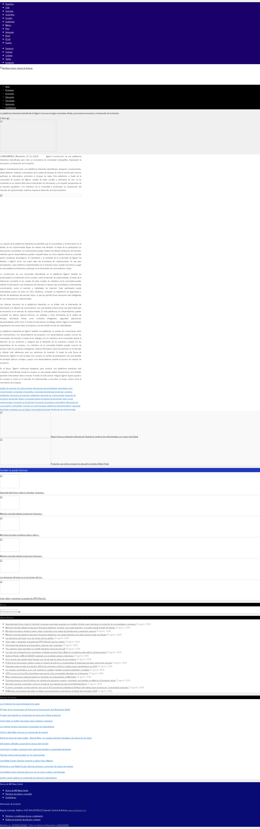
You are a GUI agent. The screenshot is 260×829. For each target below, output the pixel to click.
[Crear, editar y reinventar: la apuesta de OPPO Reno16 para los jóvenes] (10, 593)
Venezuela (9, 32)
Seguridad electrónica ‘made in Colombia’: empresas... (22, 492)
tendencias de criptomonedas (63, 409)
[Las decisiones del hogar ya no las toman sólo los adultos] (10, 572)
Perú (7, 28)
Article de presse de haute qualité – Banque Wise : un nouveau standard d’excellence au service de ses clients (46, 738)
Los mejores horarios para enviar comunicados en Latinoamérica (27, 726)
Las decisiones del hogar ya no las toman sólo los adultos (29, 638)
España (8, 42)
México (8, 25)
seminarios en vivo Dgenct (20, 409)
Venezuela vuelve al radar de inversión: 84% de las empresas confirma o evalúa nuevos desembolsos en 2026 (51, 666)
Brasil (7, 35)
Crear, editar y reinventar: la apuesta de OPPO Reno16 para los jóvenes (35, 641)
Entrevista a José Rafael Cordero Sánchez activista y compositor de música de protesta (36, 766)
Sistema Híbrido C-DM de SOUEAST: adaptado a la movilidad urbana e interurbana (39, 655)
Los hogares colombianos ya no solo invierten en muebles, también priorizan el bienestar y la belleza (47, 669)
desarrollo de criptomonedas (52, 395)
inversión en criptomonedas (34, 405)
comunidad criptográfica (23, 391)
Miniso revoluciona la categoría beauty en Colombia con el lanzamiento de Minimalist (40, 677)
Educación (9, 97)
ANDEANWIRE (63, 825)
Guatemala (9, 21)
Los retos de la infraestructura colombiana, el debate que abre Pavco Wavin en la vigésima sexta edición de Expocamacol (56, 652)
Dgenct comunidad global (29, 398)
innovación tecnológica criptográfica (50, 402)
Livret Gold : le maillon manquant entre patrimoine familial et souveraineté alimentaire (35, 749)
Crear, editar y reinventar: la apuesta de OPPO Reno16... (23, 598)
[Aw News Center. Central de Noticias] (16, 68)
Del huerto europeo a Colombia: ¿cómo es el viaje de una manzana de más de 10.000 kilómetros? (46, 684)
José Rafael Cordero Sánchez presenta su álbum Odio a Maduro (26, 760)
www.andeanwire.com (77, 810)
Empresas (9, 90)
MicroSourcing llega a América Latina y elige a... (19, 535)
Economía (9, 93)
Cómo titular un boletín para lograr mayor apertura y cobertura (26, 720)
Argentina (9, 4)
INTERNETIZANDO (19, 825)
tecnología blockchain (41, 409)
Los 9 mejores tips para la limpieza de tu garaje (19, 703)
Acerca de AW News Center (16, 790)
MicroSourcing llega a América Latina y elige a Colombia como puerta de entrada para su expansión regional (50, 631)
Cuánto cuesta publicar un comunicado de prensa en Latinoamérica (28, 777)
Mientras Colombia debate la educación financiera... (21, 513)
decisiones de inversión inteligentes (25, 395)
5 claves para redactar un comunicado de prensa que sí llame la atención (30, 715)
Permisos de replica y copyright (18, 794)
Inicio (7, 86)
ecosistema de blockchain (51, 398)
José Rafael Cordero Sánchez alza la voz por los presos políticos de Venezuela (32, 772)
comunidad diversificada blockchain (49, 391)
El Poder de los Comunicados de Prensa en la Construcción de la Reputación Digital (35, 709)
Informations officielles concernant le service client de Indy (24, 743)
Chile (7, 7)
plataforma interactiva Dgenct (59, 405)
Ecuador (8, 18)
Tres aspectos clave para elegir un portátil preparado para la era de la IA (35, 648)
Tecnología (9, 100)
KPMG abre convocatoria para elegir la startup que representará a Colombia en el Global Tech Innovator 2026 (51, 691)
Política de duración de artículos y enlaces (22, 819)
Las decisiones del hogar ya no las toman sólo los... (21, 577)
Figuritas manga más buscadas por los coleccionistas (22, 755)
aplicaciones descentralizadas (45, 388)
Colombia (9, 11)
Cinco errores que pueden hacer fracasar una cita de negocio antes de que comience (40, 659)
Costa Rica (9, 14)
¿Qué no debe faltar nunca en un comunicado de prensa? (24, 732)
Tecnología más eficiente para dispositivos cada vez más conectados (34, 645)
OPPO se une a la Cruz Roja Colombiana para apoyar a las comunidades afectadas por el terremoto (46, 673)
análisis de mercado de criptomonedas (16, 388)
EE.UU (7, 39)
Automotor (10, 104)
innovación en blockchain (23, 402)
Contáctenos (10, 107)
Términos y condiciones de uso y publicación (24, 816)
